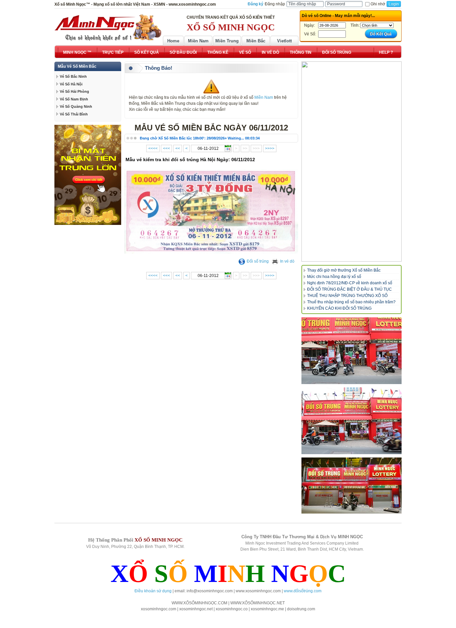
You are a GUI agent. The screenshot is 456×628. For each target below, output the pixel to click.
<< (177, 148)
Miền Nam (198, 40)
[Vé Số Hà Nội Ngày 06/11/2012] (211, 252)
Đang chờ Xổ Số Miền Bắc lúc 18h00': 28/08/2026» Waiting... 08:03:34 (200, 138)
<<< (166, 148)
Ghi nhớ (378, 4)
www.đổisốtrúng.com (302, 591)
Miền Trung (227, 40)
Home (173, 40)
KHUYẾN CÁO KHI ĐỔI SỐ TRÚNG (339, 308)
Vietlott (284, 40)
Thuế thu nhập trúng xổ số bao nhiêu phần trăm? (351, 302)
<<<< (153, 148)
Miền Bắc (255, 40)
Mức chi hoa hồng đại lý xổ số (334, 276)
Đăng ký (255, 4)
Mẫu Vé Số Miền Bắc (77, 66)
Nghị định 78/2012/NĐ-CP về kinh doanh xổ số (349, 283)
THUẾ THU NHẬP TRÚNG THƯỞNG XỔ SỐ (347, 295)
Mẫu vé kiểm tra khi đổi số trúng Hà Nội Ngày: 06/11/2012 (190, 159)
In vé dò (287, 261)
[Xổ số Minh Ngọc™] (107, 27)
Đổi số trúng (258, 261)
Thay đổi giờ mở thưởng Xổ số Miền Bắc (344, 270)
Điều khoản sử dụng (153, 591)
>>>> (269, 148)
